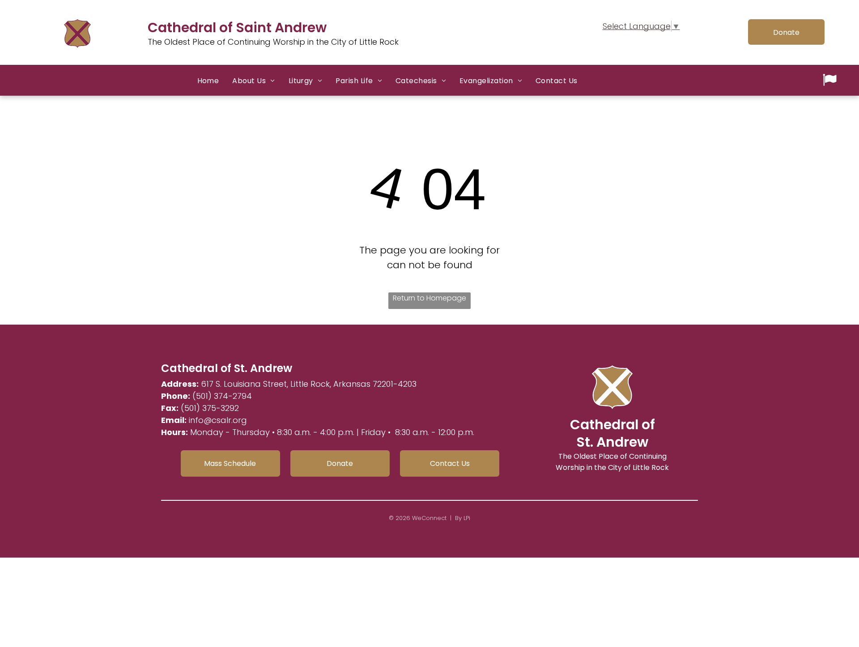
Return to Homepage (429, 298)
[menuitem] (208, 80)
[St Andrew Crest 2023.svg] (77, 47)
